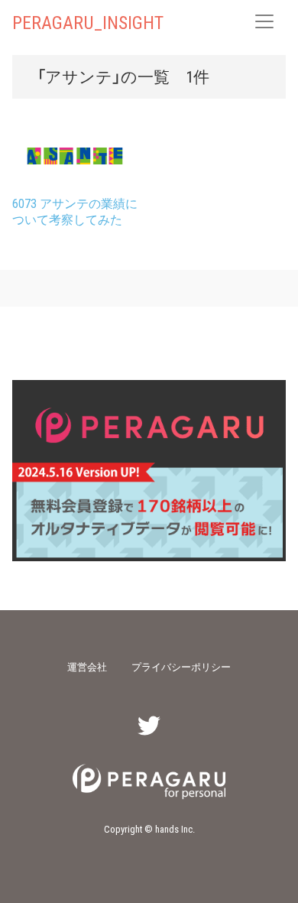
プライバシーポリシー (181, 666)
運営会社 (87, 666)
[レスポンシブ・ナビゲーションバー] (264, 21)
